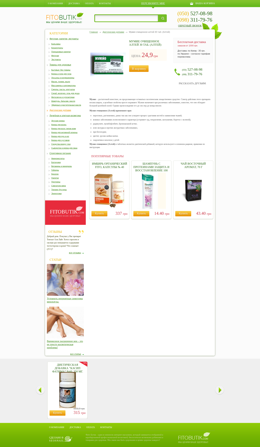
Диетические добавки (60, 110)
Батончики (56, 162)
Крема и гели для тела (61, 74)
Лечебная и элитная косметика (65, 115)
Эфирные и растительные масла (66, 105)
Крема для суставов (60, 140)
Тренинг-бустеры (59, 190)
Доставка (74, 3)
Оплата (89, 3)
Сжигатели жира (58, 186)
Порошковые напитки (61, 52)
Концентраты (57, 48)
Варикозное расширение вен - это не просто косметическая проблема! (65, 344)
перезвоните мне (153, 3)
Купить (99, 213)
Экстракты (56, 59)
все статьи (75, 354)
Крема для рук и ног (60, 136)
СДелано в (56, 439)
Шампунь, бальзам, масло (63, 101)
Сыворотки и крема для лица (64, 148)
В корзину (139, 68)
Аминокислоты (58, 158)
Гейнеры (55, 170)
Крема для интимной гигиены (64, 132)
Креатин (55, 174)
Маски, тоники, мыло (60, 82)
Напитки (55, 178)
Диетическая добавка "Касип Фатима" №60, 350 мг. (67, 368)
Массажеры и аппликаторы (63, 85)
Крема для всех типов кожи (63, 128)
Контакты (105, 3)
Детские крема (58, 121)
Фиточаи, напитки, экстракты (64, 39)
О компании (55, 3)
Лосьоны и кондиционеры (62, 78)
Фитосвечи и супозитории (62, 97)
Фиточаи (55, 56)
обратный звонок (190, 25)
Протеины (55, 182)
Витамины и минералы (61, 166)
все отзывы (75, 252)
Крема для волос (59, 125)
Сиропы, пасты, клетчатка (63, 89)
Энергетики (56, 193)
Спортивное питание (60, 153)
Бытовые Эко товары (60, 70)
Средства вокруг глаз (61, 144)
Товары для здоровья (60, 65)
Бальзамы (55, 44)
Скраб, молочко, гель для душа (65, 93)
